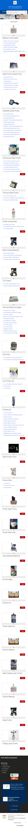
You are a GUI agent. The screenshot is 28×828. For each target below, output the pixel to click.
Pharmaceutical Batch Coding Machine (13, 255)
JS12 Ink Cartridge (8, 326)
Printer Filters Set (9, 532)
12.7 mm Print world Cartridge (11, 333)
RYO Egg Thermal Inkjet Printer (11, 200)
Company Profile (6, 766)
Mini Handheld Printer (9, 114)
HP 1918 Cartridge (8, 324)
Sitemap (4, 772)
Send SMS (15, 809)
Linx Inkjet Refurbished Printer (11, 167)
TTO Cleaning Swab (8, 228)
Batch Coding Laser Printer (12, 673)
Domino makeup (9, 650)
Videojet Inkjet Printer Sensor (10, 87)
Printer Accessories (10, 221)
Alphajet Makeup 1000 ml (9, 45)
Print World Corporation (15, 7)
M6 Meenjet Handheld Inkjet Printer (12, 134)
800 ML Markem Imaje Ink (9, 423)
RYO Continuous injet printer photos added (14, 359)
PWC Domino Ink (8, 417)
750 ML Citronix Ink (8, 412)
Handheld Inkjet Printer (11, 111)
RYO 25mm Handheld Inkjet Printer (12, 283)
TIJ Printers (7, 281)
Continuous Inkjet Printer (12, 158)
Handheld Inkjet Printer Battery (11, 83)
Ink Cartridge (7, 579)
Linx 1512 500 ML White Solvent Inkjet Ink (13, 384)
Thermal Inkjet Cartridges (12, 307)
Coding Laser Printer (10, 744)
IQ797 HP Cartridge (8, 314)
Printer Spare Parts (10, 509)
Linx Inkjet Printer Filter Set (10, 89)
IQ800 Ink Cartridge (8, 329)
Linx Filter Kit (7, 483)
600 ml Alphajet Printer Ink (10, 421)
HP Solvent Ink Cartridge (9, 310)
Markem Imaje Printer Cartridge (11, 419)
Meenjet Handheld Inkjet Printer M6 (12, 285)
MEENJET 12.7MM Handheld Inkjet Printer (13, 126)
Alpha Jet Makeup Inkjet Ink (10, 429)
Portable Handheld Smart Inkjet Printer (12, 130)
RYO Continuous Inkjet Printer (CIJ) (12, 161)
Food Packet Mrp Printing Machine (12, 165)
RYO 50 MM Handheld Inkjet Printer (12, 128)
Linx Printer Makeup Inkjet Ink (10, 427)
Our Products (5, 768)
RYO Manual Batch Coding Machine (12, 259)
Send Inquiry (15, 806)
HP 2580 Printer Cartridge (10, 320)
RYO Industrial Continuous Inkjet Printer (13, 171)
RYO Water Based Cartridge (10, 322)
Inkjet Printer (7, 720)
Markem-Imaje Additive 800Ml (10, 47)
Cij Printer (6, 354)
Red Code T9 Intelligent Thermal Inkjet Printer (14, 198)
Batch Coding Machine (11, 250)
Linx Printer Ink (8, 381)
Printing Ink (7, 410)
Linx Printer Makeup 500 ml (10, 43)
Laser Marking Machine (11, 556)
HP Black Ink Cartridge (9, 318)
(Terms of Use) (11, 816)
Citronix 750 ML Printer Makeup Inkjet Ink (13, 414)
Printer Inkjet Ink (9, 626)
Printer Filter (7, 480)
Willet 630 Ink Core (8, 77)
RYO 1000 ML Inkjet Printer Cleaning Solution (14, 226)
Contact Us (4, 770)
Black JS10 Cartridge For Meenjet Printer (13, 316)
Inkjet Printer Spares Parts (12, 74)
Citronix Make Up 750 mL (9, 49)
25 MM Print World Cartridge (10, 331)
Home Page (4, 764)
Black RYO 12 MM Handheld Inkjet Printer (13, 120)
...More (22, 55)
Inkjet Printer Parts (9, 457)
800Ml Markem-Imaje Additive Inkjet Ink (12, 433)
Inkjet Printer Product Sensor (10, 79)
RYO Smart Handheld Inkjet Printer (12, 116)
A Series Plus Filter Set (9, 485)
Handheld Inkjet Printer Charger (11, 85)
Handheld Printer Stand (9, 224)
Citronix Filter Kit (7, 487)
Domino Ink (7, 603)
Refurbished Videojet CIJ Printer (11, 163)
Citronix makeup (9, 697)
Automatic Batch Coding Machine (11, 257)
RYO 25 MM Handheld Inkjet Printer (12, 132)
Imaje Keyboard (7, 81)
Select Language (20, 825)
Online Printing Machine (9, 122)
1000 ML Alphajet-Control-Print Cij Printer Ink (14, 435)
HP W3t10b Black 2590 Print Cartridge (12, 312)
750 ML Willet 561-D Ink (9, 431)
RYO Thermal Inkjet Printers (10, 195)
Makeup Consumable (10, 38)
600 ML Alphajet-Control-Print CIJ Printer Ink (14, 425)
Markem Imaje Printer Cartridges (11, 41)
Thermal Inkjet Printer (11, 193)
